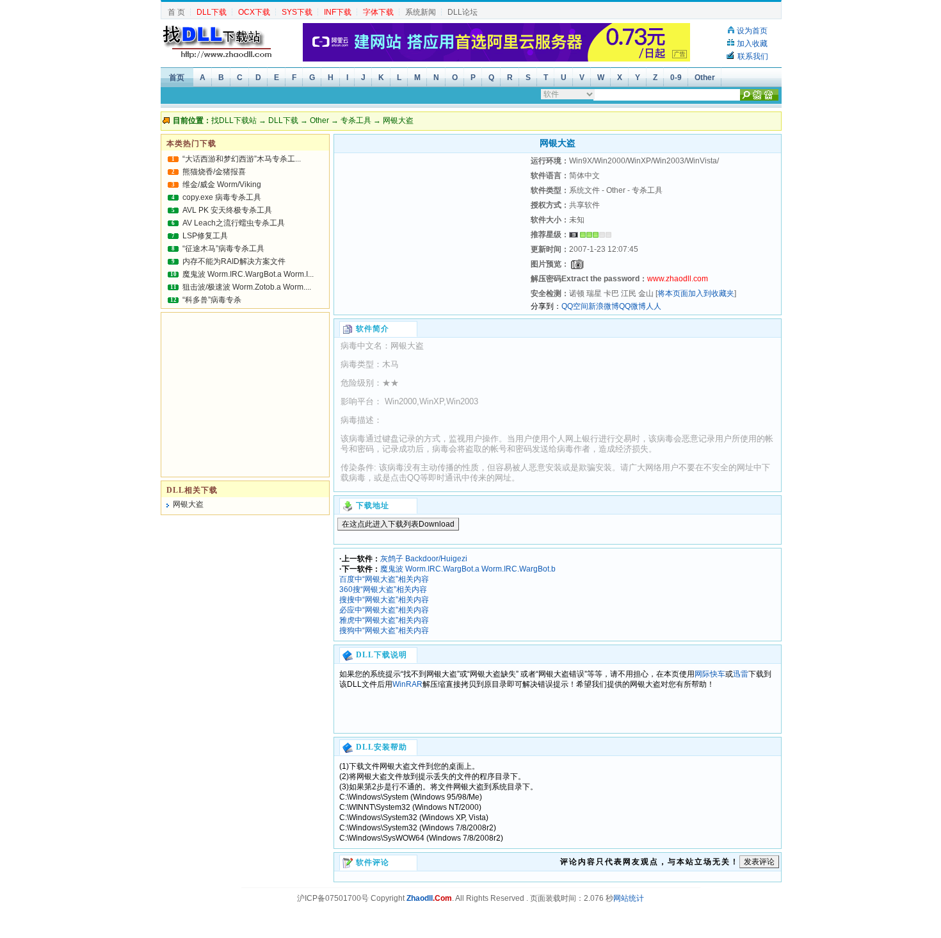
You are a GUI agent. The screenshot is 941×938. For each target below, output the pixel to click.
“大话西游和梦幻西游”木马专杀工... (241, 158)
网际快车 (710, 674)
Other (705, 77)
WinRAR (407, 684)
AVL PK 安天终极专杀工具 (227, 210)
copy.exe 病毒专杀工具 (221, 197)
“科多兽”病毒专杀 (211, 299)
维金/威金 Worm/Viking (221, 184)
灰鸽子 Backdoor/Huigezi (423, 558)
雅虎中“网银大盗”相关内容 (384, 620)
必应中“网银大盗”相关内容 (384, 609)
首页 (176, 77)
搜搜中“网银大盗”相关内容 (384, 599)
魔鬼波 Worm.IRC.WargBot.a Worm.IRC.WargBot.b (468, 568)
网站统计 (628, 898)
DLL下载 (283, 120)
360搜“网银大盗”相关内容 (383, 589)
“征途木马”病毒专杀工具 (223, 248)
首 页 (176, 12)
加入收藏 (752, 43)
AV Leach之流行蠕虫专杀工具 (233, 222)
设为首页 (752, 30)
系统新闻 (420, 12)
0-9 (676, 77)
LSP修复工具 (205, 235)
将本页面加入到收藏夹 (695, 293)
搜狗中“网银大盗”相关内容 (384, 630)
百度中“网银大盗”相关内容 (384, 579)
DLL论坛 (462, 12)
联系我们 (752, 56)
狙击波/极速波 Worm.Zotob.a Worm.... (246, 287)
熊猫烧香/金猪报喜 (214, 171)
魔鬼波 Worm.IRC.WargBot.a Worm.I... (248, 274)
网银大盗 (188, 504)
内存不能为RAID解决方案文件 (234, 261)
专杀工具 (356, 120)
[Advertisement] (431, 234)
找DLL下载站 (234, 120)
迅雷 (740, 674)
